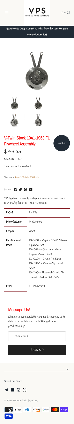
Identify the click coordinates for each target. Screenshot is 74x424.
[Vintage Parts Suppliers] (37, 13)
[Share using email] (31, 189)
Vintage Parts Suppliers (25, 400)
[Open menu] (6, 13)
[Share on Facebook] (15, 189)
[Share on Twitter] (20, 189)
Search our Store (13, 381)
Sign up (37, 350)
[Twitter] (6, 390)
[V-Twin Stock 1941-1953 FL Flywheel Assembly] (37, 70)
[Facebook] (12, 390)
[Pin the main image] (25, 189)
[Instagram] (18, 390)
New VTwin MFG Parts (27, 177)
